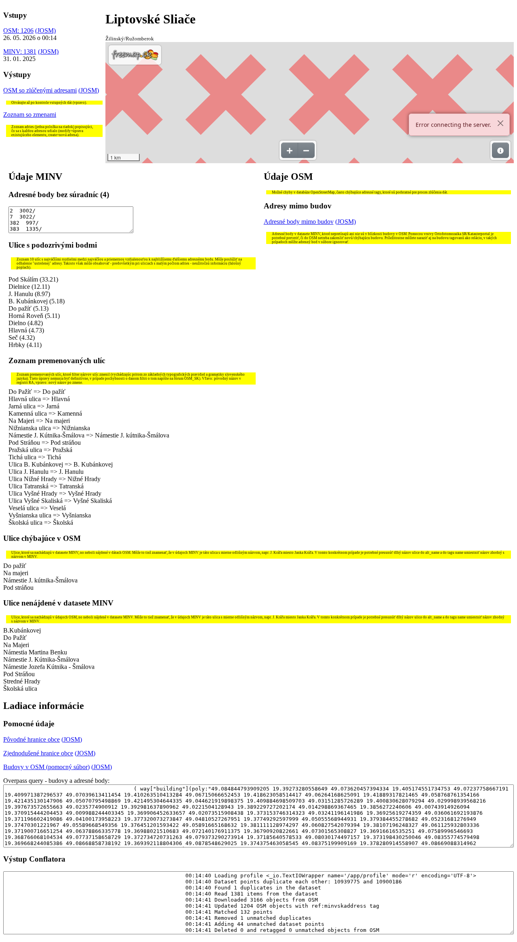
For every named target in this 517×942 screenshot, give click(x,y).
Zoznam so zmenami (29, 114)
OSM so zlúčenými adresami (40, 90)
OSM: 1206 (18, 30)
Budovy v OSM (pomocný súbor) (46, 766)
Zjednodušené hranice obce (38, 753)
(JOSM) (45, 30)
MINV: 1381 (19, 51)
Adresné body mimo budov (299, 221)
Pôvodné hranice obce (31, 739)
